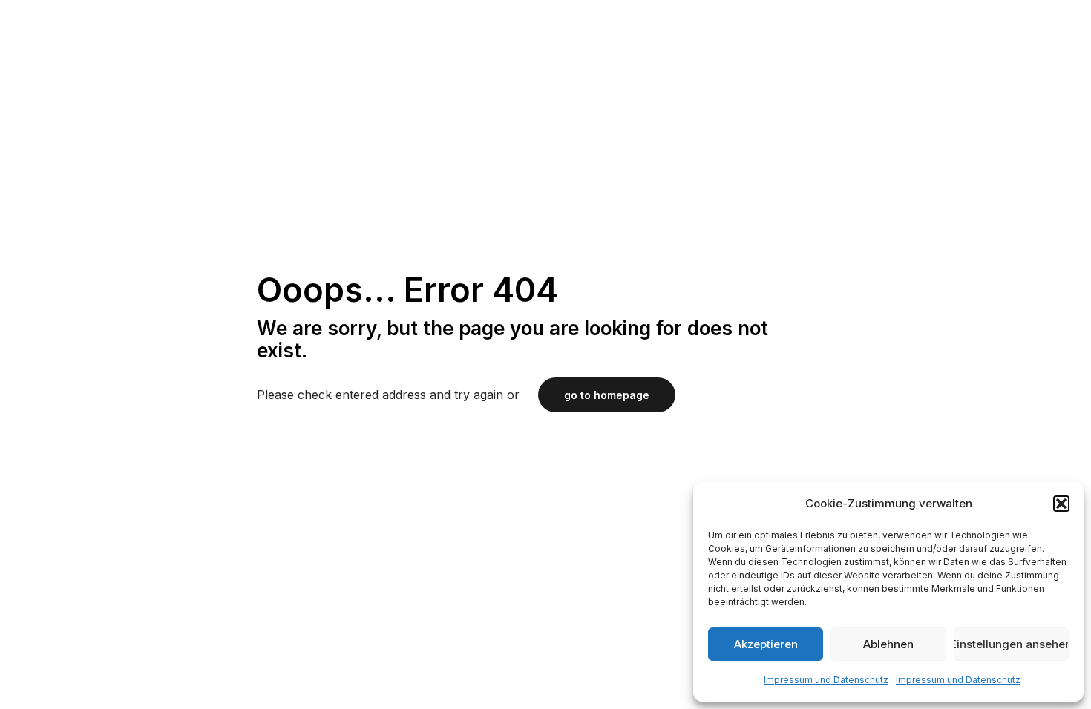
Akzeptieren (766, 644)
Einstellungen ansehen (1011, 644)
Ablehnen (888, 644)
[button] (1061, 503)
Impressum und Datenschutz (826, 679)
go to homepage (606, 395)
